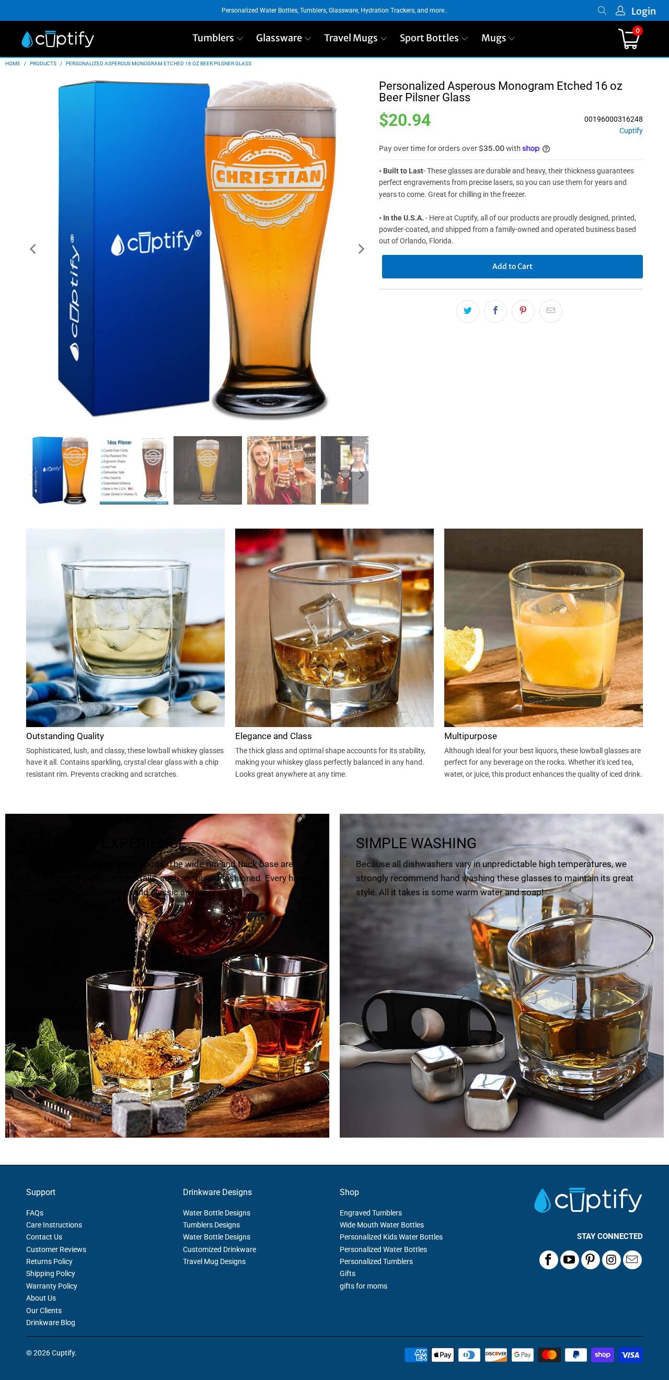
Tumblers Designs (211, 1225)
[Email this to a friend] (550, 311)
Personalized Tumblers (376, 1261)
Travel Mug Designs (214, 1261)
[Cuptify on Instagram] (611, 1259)
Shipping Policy (50, 1273)
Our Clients (44, 1310)
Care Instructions (54, 1225)
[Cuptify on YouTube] (569, 1259)
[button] (218, 39)
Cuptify (631, 130)
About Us (41, 1298)
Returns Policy (49, 1261)
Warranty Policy (51, 1286)
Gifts (347, 1273)
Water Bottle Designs (216, 1213)
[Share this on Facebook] (495, 311)
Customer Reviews (56, 1249)
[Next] (360, 249)
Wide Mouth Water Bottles (382, 1225)
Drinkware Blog (50, 1322)
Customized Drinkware (219, 1249)
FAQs (34, 1213)
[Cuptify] (58, 39)
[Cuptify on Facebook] (548, 1259)
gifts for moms (363, 1286)
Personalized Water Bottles (383, 1249)
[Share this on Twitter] (467, 311)
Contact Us (44, 1237)
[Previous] (34, 249)
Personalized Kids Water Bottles (391, 1237)
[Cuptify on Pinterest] (590, 1259)
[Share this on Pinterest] (523, 311)
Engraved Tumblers (371, 1213)
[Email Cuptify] (632, 1259)
